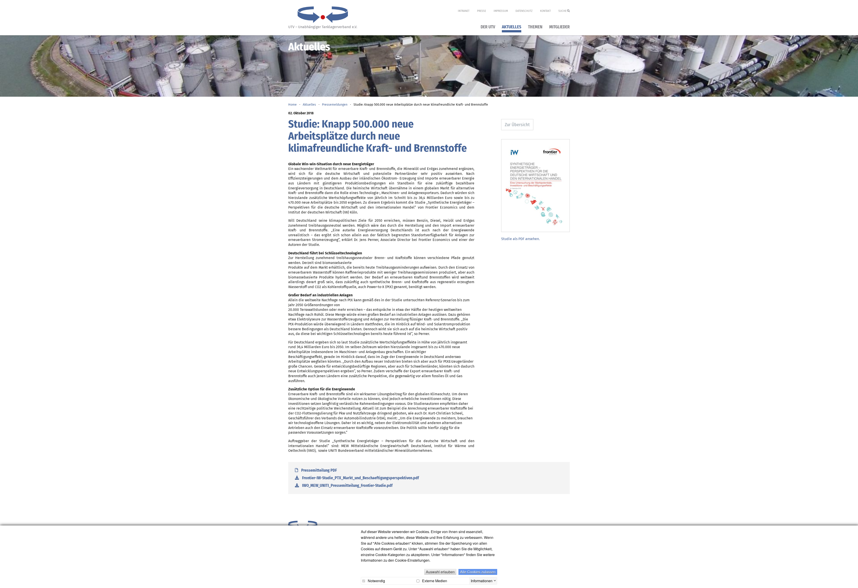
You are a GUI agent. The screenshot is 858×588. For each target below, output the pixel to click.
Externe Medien (434, 580)
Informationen (481, 580)
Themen (535, 27)
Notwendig (376, 580)
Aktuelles (511, 27)
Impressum (501, 11)
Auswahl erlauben (440, 571)
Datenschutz (523, 11)
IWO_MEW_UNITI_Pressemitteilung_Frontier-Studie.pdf (347, 485)
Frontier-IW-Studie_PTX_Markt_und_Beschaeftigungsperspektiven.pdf (360, 477)
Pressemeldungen (334, 105)
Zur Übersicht (517, 124)
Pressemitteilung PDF (318, 470)
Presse (481, 11)
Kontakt (545, 11)
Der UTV (488, 27)
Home (292, 105)
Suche (562, 11)
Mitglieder (559, 27)
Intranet (463, 11)
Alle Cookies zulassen (478, 571)
